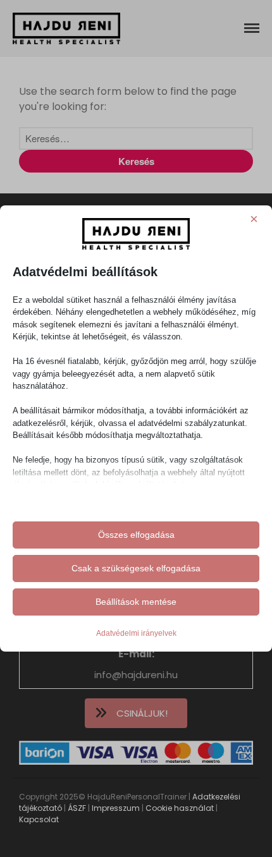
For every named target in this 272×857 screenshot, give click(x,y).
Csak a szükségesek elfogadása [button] (136, 568)
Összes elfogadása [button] (136, 535)
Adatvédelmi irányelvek (136, 633)
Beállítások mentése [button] (136, 602)
